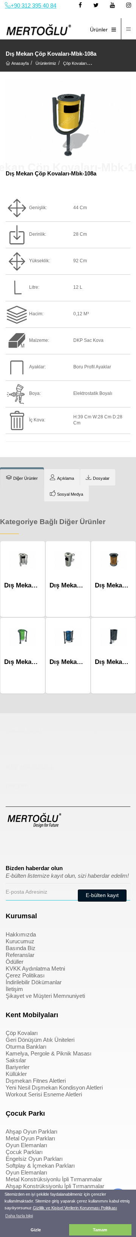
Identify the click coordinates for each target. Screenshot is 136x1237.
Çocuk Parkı (24, 730)
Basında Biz (21, 948)
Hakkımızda (21, 934)
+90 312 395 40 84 (33, 5)
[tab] (22, 477)
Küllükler (16, 1074)
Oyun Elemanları (26, 1145)
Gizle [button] (36, 1230)
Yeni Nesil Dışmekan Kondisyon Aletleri (54, 1087)
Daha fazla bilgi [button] (19, 1216)
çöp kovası (22, 748)
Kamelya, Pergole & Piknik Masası (48, 1053)
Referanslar (20, 955)
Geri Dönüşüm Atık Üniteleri (40, 1040)
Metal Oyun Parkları (30, 1138)
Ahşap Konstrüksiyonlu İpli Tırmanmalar (55, 1186)
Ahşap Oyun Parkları (31, 1131)
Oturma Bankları (26, 1046)
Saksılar (16, 1060)
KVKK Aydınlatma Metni (35, 968)
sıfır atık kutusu (29, 767)
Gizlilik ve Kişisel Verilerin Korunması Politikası (75, 1208)
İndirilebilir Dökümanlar (34, 982)
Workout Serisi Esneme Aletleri (44, 1094)
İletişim (14, 989)
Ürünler (99, 30)
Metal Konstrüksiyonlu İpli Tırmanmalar (54, 1179)
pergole (17, 785)
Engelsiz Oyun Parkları (34, 1159)
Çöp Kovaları (22, 1033)
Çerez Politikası (25, 975)
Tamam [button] (100, 1230)
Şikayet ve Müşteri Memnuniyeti (45, 996)
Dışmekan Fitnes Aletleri (36, 1080)
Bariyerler (17, 1067)
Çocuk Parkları (24, 1152)
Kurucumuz (20, 941)
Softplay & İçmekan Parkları (40, 1165)
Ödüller (14, 961)
